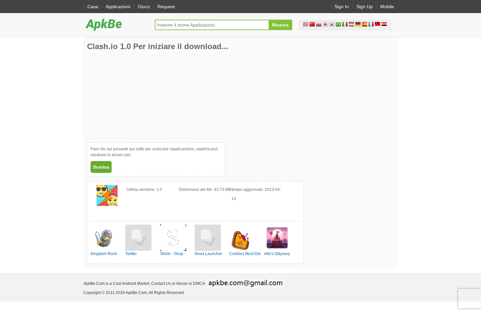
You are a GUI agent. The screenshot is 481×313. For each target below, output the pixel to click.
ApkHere (115, 24)
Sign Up (364, 6)
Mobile (387, 6)
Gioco (144, 6)
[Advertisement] (136, 97)
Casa (92, 6)
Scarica (101, 167)
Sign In (341, 6)
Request (166, 6)
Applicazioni (118, 6)
